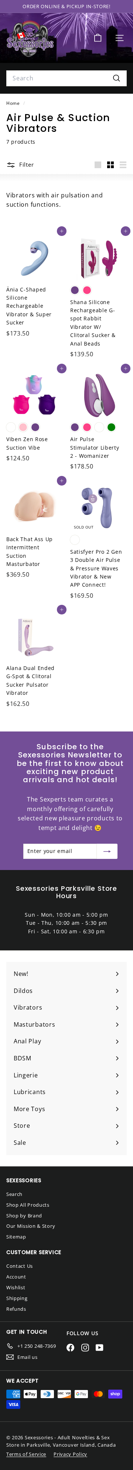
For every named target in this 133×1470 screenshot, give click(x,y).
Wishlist (15, 1287)
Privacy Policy (70, 1454)
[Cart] (98, 38)
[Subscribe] (107, 851)
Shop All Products (28, 1204)
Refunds (16, 1309)
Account (16, 1276)
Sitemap (16, 1236)
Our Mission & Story (30, 1226)
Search (14, 1194)
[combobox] (66, 78)
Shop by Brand (24, 1215)
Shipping (17, 1298)
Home (13, 103)
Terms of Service (26, 1454)
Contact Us (19, 1266)
